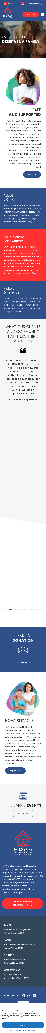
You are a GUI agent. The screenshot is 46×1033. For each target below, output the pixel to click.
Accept (23, 1025)
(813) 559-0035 (14, 4)
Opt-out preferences (17, 1030)
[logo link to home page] (11, 13)
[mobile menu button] (42, 14)
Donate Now (30, 14)
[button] (42, 1006)
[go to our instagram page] (28, 995)
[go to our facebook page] (23, 995)
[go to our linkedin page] (34, 995)
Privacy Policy (30, 1030)
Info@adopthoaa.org (33, 4)
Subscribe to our (22, 903)
